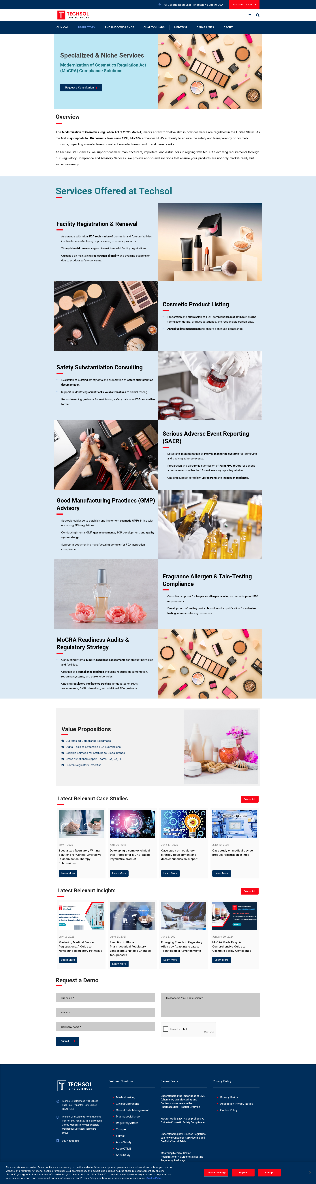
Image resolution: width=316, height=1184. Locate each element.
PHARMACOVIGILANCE (119, 27)
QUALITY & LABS (154, 27)
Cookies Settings (216, 1172)
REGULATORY (86, 27)
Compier (121, 1129)
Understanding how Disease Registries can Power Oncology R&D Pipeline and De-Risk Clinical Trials (183, 1138)
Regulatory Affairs (127, 1123)
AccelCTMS (123, 1148)
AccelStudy (123, 1155)
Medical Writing (125, 1097)
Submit (65, 1041)
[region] (158, 1173)
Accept (269, 1172)
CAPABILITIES (205, 27)
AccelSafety (123, 1142)
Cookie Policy (229, 1110)
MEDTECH (180, 27)
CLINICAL (62, 27)
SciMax (120, 1135)
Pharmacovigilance (128, 1116)
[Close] (310, 1172)
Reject (243, 1172)
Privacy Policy (229, 1097)
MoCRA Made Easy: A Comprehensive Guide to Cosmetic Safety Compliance (183, 1120)
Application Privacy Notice (236, 1103)
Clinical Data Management (132, 1110)
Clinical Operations (127, 1103)
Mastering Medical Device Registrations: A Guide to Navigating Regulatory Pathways (182, 1157)
